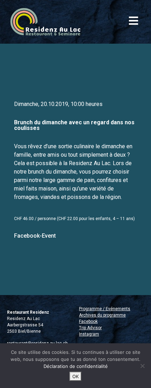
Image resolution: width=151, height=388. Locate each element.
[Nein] (142, 365)
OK (75, 376)
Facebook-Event (35, 235)
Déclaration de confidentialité (76, 366)
